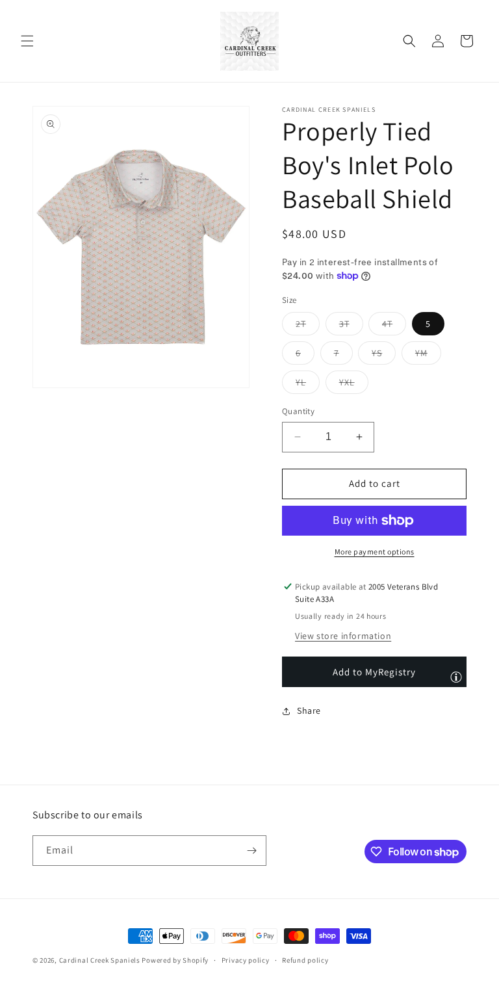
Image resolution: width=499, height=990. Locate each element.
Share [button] (309, 710)
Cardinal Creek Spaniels (99, 960)
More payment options (375, 551)
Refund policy (305, 960)
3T (351, 326)
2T (308, 326)
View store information (343, 636)
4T (394, 326)
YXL (353, 385)
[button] (27, 41)
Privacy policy (246, 960)
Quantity (298, 411)
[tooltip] (456, 677)
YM (428, 355)
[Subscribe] (251, 850)
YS (384, 355)
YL (308, 385)
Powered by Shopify (175, 960)
